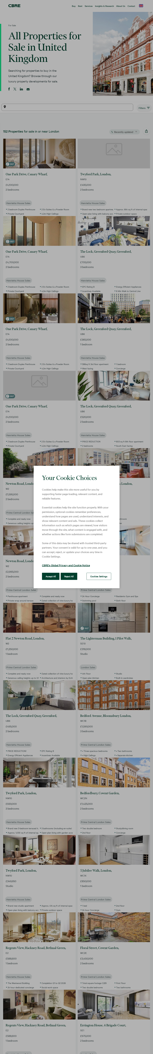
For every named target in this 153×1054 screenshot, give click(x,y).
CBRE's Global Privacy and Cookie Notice (66, 565)
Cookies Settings (98, 576)
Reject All (69, 576)
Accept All (51, 576)
